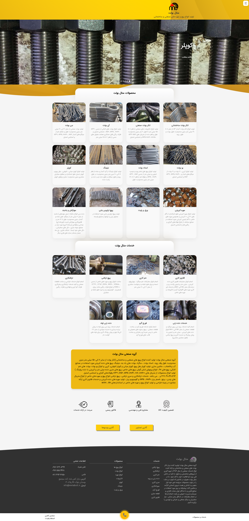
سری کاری (156, 482)
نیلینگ (120, 486)
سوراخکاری (156, 486)
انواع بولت (119, 471)
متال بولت (173, 13)
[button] (132, 81)
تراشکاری (156, 471)
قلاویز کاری (155, 497)
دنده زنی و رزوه (154, 478)
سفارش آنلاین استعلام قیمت (50, 517)
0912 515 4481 (58, 470)
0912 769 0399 (69, 467)
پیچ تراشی (156, 467)
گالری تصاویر (141, 427)
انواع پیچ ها (118, 467)
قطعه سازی (155, 493)
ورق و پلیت (118, 489)
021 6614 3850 (69, 474)
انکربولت (119, 478)
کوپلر (121, 482)
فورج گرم (156, 489)
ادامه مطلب (187, 57)
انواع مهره (119, 474)
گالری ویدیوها (108, 427)
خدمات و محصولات (199, 517)
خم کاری (156, 474)
